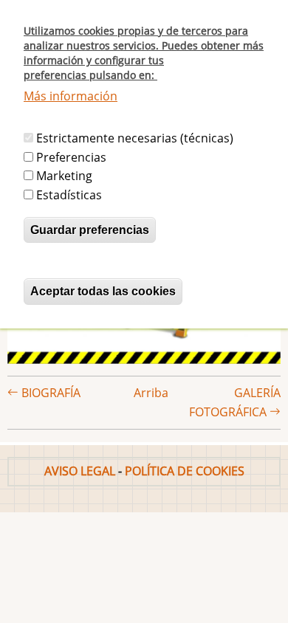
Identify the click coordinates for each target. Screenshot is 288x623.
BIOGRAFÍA (49, 393)
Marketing (64, 176)
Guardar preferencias (89, 230)
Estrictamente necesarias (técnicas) (134, 138)
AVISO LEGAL (79, 471)
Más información (70, 96)
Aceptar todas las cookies (103, 291)
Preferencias (71, 157)
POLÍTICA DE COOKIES (184, 471)
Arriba (151, 393)
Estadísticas (69, 195)
